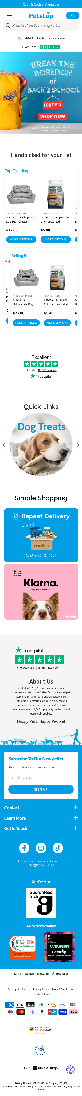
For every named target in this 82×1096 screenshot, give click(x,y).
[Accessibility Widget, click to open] (70, 1069)
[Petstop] (41, 15)
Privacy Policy (41, 989)
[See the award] (22, 947)
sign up (41, 789)
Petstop (26, 989)
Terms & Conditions (62, 989)
